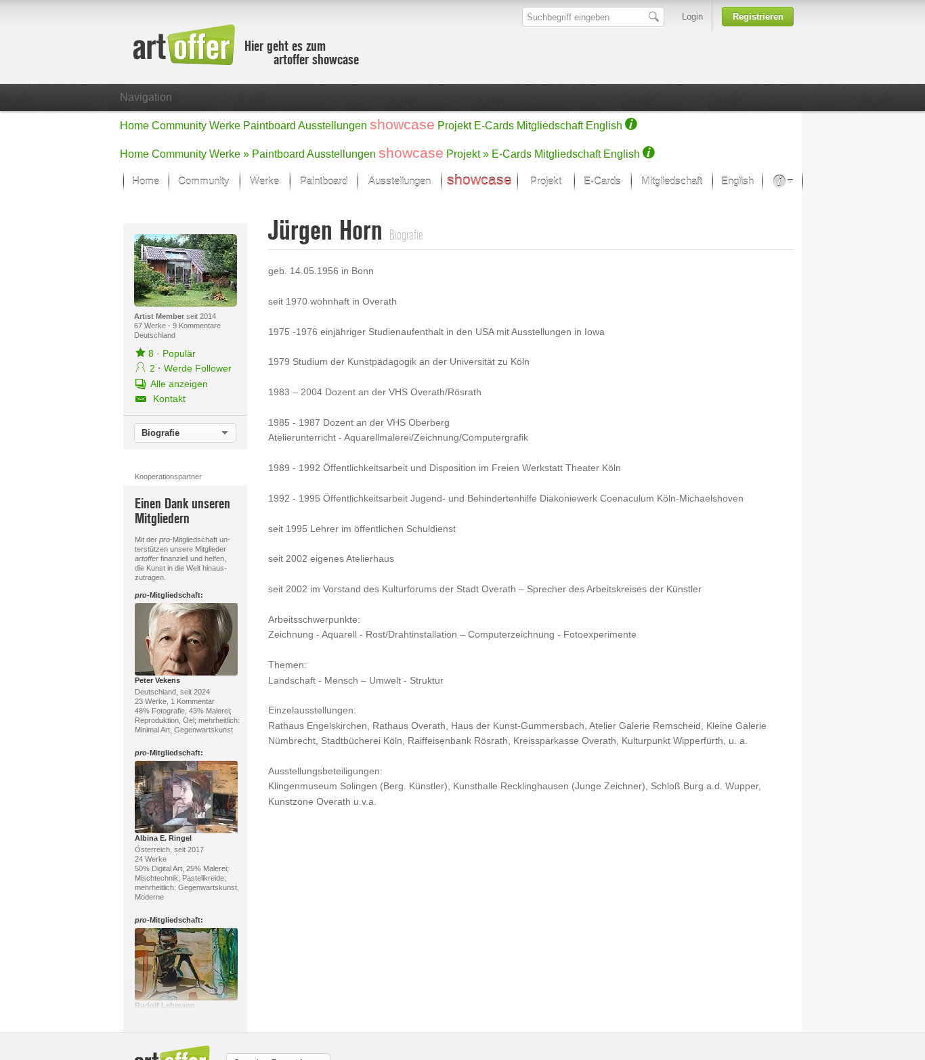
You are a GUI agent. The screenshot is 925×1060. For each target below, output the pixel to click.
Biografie (160, 433)
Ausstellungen (332, 125)
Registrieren (758, 17)
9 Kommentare (197, 326)
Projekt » (467, 154)
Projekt (454, 125)
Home (134, 125)
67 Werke (151, 326)
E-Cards (494, 125)
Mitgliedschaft (550, 125)
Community (179, 125)
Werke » (229, 154)
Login (692, 17)
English (604, 125)
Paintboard (269, 125)
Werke (224, 125)
